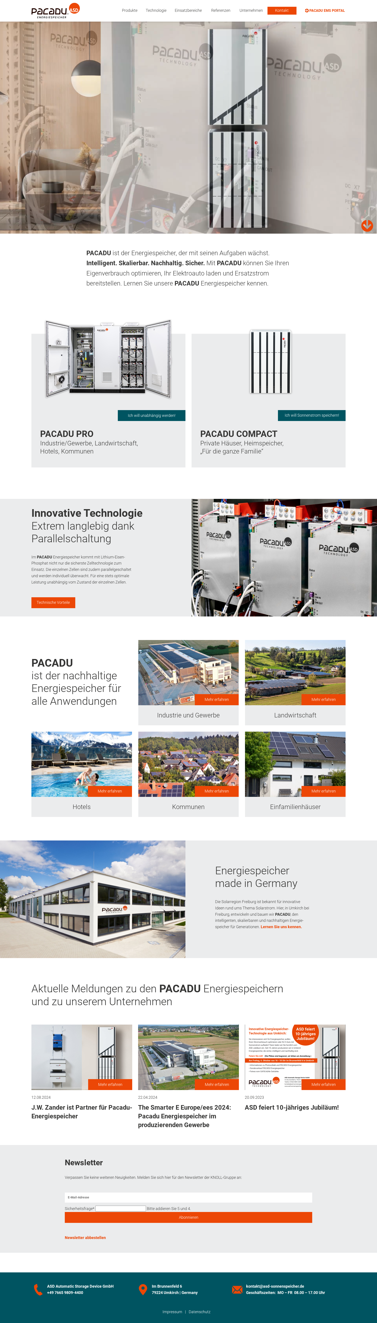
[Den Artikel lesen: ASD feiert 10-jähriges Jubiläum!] (295, 1086)
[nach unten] (367, 226)
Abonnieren (188, 1217)
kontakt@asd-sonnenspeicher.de (275, 1286)
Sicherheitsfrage (79, 1208)
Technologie (156, 10)
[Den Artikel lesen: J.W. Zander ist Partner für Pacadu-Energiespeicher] (81, 1086)
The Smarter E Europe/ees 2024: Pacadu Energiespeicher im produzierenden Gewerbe (184, 1116)
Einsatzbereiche (188, 10)
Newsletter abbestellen (85, 1237)
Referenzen (220, 10)
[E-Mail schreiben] (237, 1290)
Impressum (172, 1311)
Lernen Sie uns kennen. (281, 926)
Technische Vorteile (53, 602)
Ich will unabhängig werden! (151, 415)
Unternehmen (251, 10)
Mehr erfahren (217, 699)
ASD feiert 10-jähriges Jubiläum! (292, 1107)
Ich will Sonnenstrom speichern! (312, 415)
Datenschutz (200, 1311)
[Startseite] (55, 15)
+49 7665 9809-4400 (65, 1292)
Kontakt (282, 10)
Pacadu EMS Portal (327, 11)
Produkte (129, 10)
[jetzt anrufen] (38, 1290)
